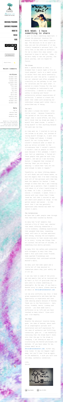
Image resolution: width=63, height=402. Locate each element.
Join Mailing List (10, 55)
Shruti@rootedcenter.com (45, 290)
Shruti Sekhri (31, 390)
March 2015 (14, 94)
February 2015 (13, 96)
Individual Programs (10, 22)
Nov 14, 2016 (42, 390)
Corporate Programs (10, 26)
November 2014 (13, 102)
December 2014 (13, 100)
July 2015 (14, 86)
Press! (15, 35)
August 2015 (13, 84)
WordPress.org (13, 116)
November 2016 (13, 76)
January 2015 (13, 98)
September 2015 (12, 82)
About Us (14, 31)
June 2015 (14, 88)
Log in (15, 110)
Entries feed (13, 112)
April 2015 (14, 92)
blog (15, 40)
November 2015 (13, 78)
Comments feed (13, 114)
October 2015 (13, 80)
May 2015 (14, 90)
